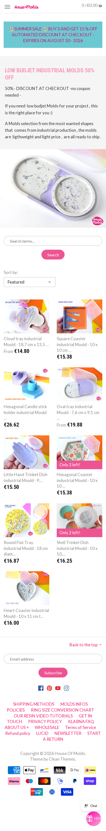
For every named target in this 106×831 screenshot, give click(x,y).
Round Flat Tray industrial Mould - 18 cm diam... (26, 548)
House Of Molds (70, 753)
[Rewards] (93, 818)
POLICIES (16, 710)
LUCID (42, 733)
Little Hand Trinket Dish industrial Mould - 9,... (25, 477)
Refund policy (17, 733)
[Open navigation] (7, 7)
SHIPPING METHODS (33, 704)
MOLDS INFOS (74, 704)
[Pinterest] (49, 688)
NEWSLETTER (67, 733)
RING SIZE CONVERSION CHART (62, 710)
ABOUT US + (17, 727)
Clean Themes (62, 759)
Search (53, 254)
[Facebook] (40, 688)
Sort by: (11, 272)
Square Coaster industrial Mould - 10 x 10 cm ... (77, 344)
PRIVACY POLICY (45, 721)
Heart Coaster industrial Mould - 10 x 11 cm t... (26, 613)
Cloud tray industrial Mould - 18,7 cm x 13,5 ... (26, 341)
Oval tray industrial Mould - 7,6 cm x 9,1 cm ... (78, 412)
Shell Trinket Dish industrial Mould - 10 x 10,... (77, 548)
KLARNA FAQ (81, 721)
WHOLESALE (47, 727)
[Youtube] (57, 688)
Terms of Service (80, 727)
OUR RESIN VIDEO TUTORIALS (43, 715)
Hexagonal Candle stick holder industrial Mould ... (25, 412)
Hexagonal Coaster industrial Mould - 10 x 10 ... (77, 480)
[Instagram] (66, 688)
